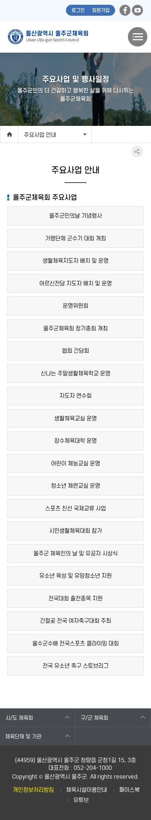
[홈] (9, 134)
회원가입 (101, 10)
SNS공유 (137, 151)
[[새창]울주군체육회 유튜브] (137, 10)
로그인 (78, 10)
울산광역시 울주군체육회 (47, 37)
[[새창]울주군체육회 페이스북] (124, 10)
